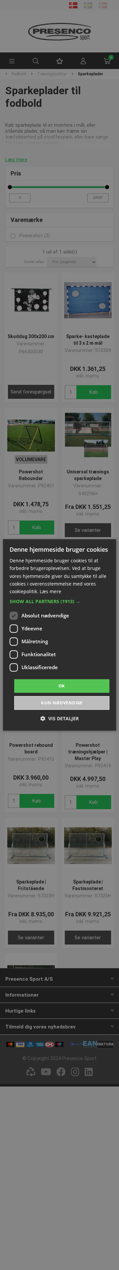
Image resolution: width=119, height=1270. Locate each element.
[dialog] (59, 635)
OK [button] (62, 686)
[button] (59, 601)
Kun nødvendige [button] (62, 703)
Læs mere (50, 591)
